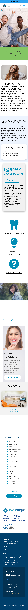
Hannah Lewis (9, 591)
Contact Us (12, 180)
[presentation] (11, 410)
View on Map (14, 491)
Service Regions (14, 496)
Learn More (12, 377)
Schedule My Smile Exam (11, 320)
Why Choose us (14, 273)
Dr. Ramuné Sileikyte (14, 233)
